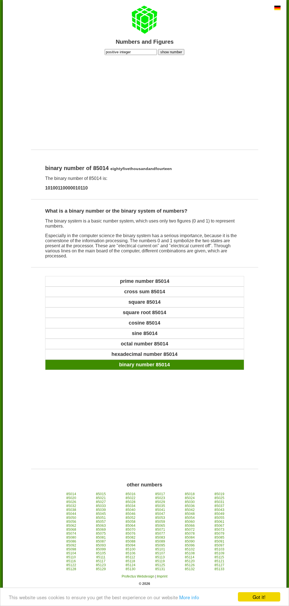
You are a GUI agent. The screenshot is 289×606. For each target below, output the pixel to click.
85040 (130, 510)
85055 (219, 518)
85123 (101, 565)
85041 (160, 510)
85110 (71, 557)
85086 (71, 541)
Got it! (259, 596)
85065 (160, 526)
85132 (190, 569)
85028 (130, 502)
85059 (160, 522)
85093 (101, 545)
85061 (219, 522)
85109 (219, 553)
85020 (71, 498)
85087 (101, 541)
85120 (190, 561)
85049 (219, 514)
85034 (130, 506)
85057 (101, 522)
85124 (130, 565)
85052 (130, 518)
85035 (160, 506)
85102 (190, 549)
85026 (71, 502)
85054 (190, 518)
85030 (190, 502)
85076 (130, 534)
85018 (190, 494)
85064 (130, 526)
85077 (160, 534)
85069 (101, 530)
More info (189, 597)
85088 (130, 541)
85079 (219, 534)
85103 (219, 549)
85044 (71, 514)
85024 (190, 498)
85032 (71, 506)
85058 (130, 522)
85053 (160, 518)
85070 (130, 530)
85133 (219, 569)
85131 (160, 569)
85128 (71, 569)
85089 (160, 541)
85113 (160, 557)
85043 (219, 510)
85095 (160, 545)
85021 (101, 498)
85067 (219, 526)
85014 (71, 494)
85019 (219, 494)
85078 (190, 534)
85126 (190, 565)
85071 (160, 530)
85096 (190, 545)
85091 (219, 541)
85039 (101, 510)
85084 (190, 537)
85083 (160, 537)
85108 (190, 553)
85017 (160, 494)
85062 (71, 526)
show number (171, 52)
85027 (101, 502)
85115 (219, 557)
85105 (101, 553)
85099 (101, 549)
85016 (130, 494)
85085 (219, 537)
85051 (101, 518)
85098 (71, 549)
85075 (101, 534)
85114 (189, 557)
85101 (160, 549)
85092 (71, 545)
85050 (71, 518)
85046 (130, 514)
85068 (71, 530)
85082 (130, 537)
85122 (71, 565)
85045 (101, 514)
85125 (160, 565)
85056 (71, 522)
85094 (130, 545)
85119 (160, 561)
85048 (190, 514)
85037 (219, 506)
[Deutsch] (277, 8)
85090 (190, 541)
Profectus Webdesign (138, 576)
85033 (101, 506)
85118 (130, 561)
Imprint (162, 576)
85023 (160, 498)
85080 (71, 537)
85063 (101, 526)
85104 (71, 553)
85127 (219, 565)
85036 (190, 506)
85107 (160, 553)
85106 (130, 553)
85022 (130, 498)
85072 (190, 530)
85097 (219, 545)
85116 (71, 561)
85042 (190, 510)
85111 (101, 557)
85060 (190, 522)
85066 (190, 526)
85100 (130, 549)
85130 (130, 569)
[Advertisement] (144, 101)
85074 (71, 534)
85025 (219, 498)
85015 (101, 494)
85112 (130, 557)
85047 (160, 514)
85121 (219, 561)
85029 (160, 502)
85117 (101, 561)
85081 (101, 537)
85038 (71, 510)
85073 (219, 530)
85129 (101, 569)
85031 (219, 502)
